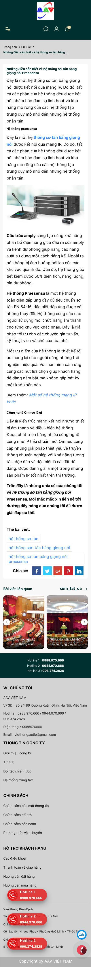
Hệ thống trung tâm (18, 780)
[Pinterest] (68, 570)
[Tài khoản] (56, 29)
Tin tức (8, 762)
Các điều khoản (15, 858)
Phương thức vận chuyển (22, 833)
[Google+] (57, 570)
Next (84, 622)
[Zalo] (82, 934)
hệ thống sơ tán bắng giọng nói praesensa (38, 559)
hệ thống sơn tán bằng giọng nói (39, 547)
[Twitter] (47, 570)
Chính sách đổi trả (17, 815)
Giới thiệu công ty (17, 753)
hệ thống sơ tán (23, 538)
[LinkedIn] (79, 570)
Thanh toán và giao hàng (22, 867)
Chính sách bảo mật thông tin (26, 806)
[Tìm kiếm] (46, 29)
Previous (6, 622)
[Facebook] (36, 570)
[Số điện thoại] (82, 949)
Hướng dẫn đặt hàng (19, 876)
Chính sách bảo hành (19, 824)
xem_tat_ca (71, 588)
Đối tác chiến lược (17, 771)
